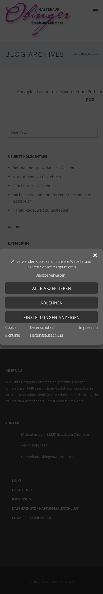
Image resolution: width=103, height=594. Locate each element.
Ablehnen (51, 302)
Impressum (88, 327)
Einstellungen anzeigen (52, 317)
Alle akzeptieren (51, 288)
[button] (95, 255)
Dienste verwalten (50, 275)
